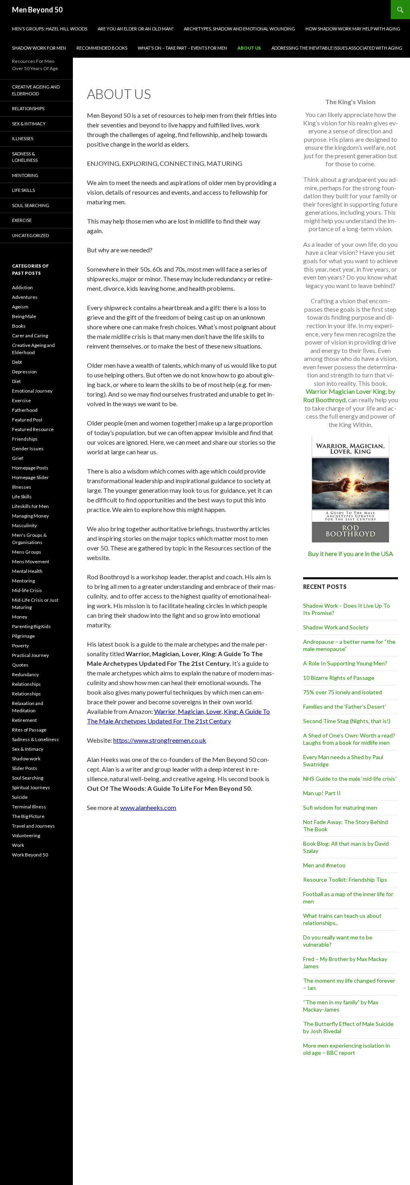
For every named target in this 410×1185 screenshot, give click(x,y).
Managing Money (30, 516)
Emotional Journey (32, 391)
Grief (17, 458)
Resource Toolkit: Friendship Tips (345, 879)
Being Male (24, 316)
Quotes (20, 665)
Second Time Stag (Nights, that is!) (346, 720)
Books (19, 326)
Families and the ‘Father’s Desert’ (344, 706)
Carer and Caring (30, 336)
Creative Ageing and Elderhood (36, 90)
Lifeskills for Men (30, 506)
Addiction (22, 287)
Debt (17, 362)
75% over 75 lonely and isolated (342, 692)
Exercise (22, 220)
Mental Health (27, 571)
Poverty (20, 646)
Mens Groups (26, 552)
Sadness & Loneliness (25, 157)
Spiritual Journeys (31, 787)
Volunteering (26, 835)
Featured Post (27, 420)
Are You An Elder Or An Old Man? (135, 28)
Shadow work (26, 759)
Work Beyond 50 (30, 855)
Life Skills (23, 190)
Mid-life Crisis (27, 590)
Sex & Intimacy (29, 123)
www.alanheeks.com (148, 807)
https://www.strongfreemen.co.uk (159, 740)
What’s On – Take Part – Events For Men (182, 47)
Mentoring (25, 175)
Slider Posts (24, 768)
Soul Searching (30, 205)
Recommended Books (101, 47)
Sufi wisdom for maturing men (340, 807)
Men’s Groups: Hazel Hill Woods (49, 28)
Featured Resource (33, 429)
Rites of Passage (29, 730)
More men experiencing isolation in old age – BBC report (346, 1049)
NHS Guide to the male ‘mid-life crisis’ (349, 778)
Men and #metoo (324, 865)
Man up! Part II (322, 793)
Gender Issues (28, 448)
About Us (249, 47)
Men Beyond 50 (37, 9)
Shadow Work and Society (335, 627)
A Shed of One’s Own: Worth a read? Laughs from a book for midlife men (349, 739)
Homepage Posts (30, 468)
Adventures (25, 297)
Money (19, 617)
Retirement (24, 720)
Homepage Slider (30, 477)
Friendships (25, 439)
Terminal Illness (29, 807)
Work (18, 845)
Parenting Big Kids (31, 626)
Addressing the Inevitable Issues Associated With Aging (336, 47)
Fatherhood (25, 410)
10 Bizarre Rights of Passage (338, 677)
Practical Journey (30, 655)
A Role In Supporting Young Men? (345, 663)
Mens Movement (30, 561)
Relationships (28, 108)
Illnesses (22, 138)
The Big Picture (28, 816)
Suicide (20, 797)
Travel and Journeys (33, 826)
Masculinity (24, 525)
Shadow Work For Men (39, 47)
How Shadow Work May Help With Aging (352, 28)
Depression (24, 372)
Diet (16, 381)
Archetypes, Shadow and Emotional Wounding (239, 28)
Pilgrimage (23, 636)
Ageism (20, 307)
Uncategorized (30, 235)
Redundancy (25, 674)
